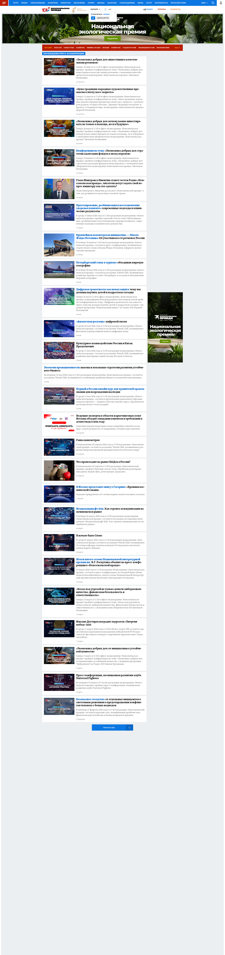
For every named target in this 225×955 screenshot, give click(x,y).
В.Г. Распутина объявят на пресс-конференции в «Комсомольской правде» (109, 562)
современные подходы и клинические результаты (109, 208)
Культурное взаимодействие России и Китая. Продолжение (104, 345)
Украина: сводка (93, 48)
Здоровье (112, 3)
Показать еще (109, 727)
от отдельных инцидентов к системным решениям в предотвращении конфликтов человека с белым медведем (109, 702)
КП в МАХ (105, 48)
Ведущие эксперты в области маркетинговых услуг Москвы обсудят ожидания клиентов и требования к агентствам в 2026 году (109, 418)
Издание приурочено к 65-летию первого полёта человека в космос (110, 494)
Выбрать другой (103, 18)
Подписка (175, 9)
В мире (91, 3)
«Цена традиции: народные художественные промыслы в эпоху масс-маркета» (107, 91)
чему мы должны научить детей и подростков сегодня (108, 291)
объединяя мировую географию (109, 264)
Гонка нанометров (88, 440)
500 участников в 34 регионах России (110, 237)
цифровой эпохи (101, 321)
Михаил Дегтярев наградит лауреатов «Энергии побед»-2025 (106, 623)
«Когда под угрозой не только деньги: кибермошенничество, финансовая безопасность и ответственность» (109, 592)
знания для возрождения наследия (110, 390)
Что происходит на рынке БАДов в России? (103, 461)
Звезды (101, 3)
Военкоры (80, 48)
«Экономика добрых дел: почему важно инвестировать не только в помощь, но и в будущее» (108, 123)
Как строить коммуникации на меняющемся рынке (110, 510)
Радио (150, 9)
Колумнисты (161, 3)
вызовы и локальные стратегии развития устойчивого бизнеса (94, 369)
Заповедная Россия (146, 48)
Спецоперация (37, 3)
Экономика (79, 3)
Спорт (149, 3)
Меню (4, 3)
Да (93, 18)
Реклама (162, 9)
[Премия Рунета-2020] (78, 9)
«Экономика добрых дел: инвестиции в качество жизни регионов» (106, 61)
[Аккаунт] (221, 3)
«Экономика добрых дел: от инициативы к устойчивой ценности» (108, 650)
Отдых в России (129, 48)
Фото (16, 3)
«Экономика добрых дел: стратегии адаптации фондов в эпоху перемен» (110, 152)
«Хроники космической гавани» (110, 488)
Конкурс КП (115, 48)
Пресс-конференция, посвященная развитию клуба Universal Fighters (108, 677)
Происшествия (178, 3)
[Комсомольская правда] (55, 9)
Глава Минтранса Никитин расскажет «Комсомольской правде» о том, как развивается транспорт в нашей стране (110, 192)
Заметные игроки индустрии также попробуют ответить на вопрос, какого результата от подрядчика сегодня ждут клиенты (108, 427)
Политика (53, 3)
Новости (58, 48)
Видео (24, 3)
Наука (140, 3)
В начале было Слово (89, 535)
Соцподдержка (127, 3)
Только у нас (69, 48)
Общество (66, 3)
